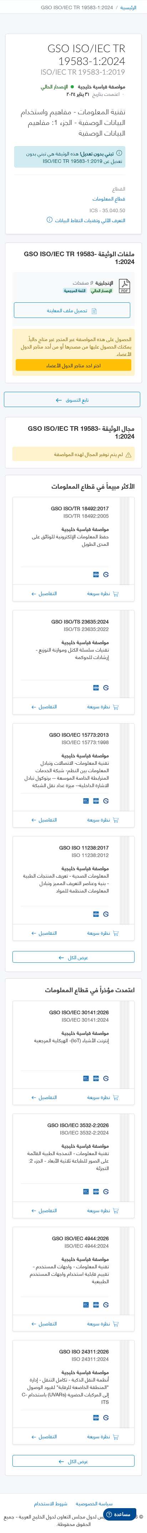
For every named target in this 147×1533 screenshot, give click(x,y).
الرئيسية (128, 6)
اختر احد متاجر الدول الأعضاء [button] (73, 365)
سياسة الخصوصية (94, 1503)
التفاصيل (46, 592)
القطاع (118, 188)
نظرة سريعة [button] (100, 592)
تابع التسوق (75, 399)
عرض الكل (76, 956)
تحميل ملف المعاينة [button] (69, 310)
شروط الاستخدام (50, 1503)
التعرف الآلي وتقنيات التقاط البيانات (89, 219)
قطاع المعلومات (109, 198)
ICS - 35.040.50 (107, 209)
